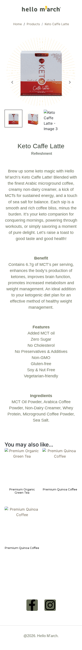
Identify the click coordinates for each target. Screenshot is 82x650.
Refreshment (41, 153)
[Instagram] (50, 605)
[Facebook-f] (32, 605)
